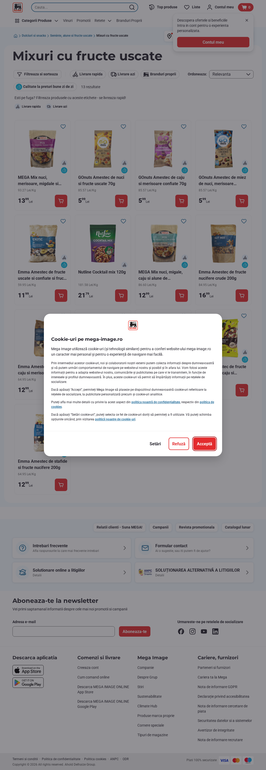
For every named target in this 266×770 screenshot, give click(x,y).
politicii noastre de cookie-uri (115, 419)
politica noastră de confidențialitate (155, 402)
